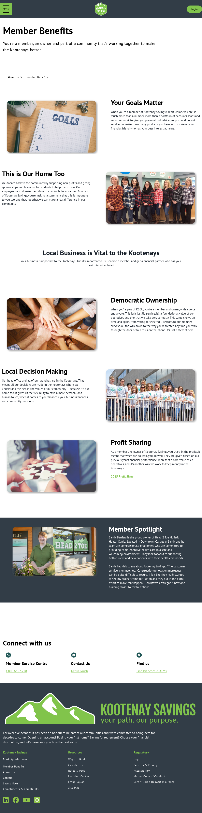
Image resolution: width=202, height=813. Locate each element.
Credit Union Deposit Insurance (154, 782)
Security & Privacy (145, 765)
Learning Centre (78, 776)
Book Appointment (15, 759)
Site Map (73, 787)
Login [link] (194, 9)
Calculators (75, 765)
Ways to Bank (77, 759)
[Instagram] (37, 799)
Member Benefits (14, 766)
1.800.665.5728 (16, 671)
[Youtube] (26, 799)
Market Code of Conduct (149, 776)
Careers (8, 777)
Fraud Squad (76, 782)
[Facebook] (15, 799)
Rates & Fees (76, 770)
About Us (9, 772)
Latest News (11, 783)
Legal (137, 759)
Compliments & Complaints (20, 789)
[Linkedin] (6, 799)
